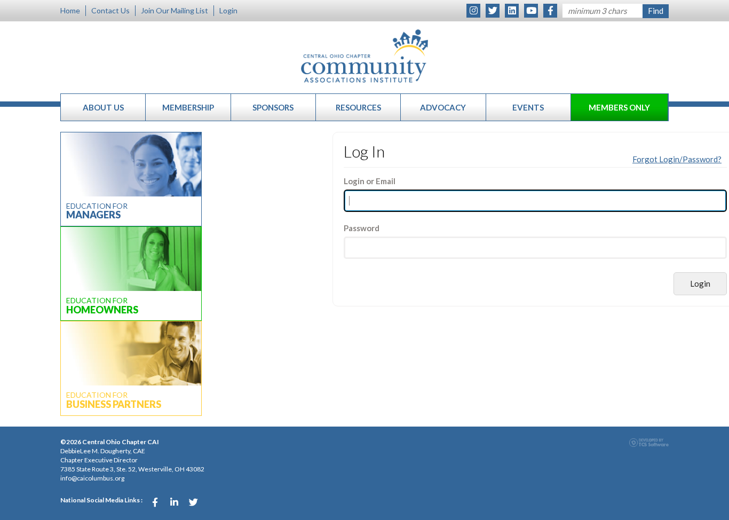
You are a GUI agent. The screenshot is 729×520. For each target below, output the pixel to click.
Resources (358, 107)
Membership (188, 107)
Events (528, 107)
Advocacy (443, 107)
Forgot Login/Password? (677, 159)
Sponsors (273, 107)
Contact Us (110, 10)
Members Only (619, 107)
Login (228, 10)
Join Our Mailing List (174, 10)
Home (70, 10)
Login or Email (369, 181)
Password (361, 228)
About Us (103, 107)
